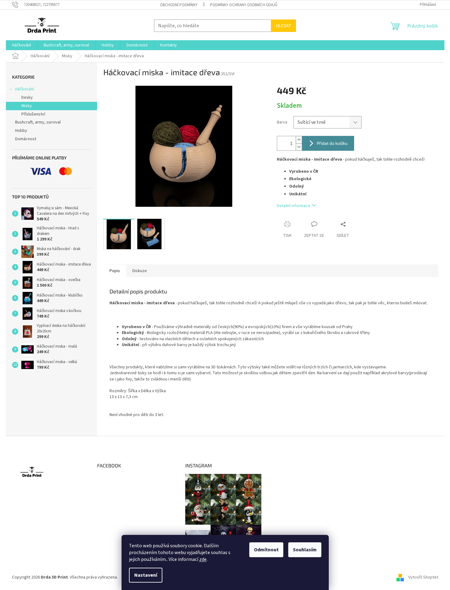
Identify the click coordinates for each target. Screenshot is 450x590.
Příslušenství (33, 114)
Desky (27, 97)
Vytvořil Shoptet (423, 577)
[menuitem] (21, 45)
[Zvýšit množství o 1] (299, 139)
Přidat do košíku (332, 143)
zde (203, 559)
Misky (26, 106)
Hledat (283, 25)
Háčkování (24, 89)
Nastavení (145, 575)
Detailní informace (293, 206)
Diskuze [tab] (139, 271)
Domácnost (25, 139)
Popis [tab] (114, 271)
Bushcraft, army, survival (38, 122)
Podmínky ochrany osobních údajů (243, 5)
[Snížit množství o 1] (299, 146)
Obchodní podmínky (179, 5)
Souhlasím (305, 549)
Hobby (21, 131)
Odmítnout (266, 549)
